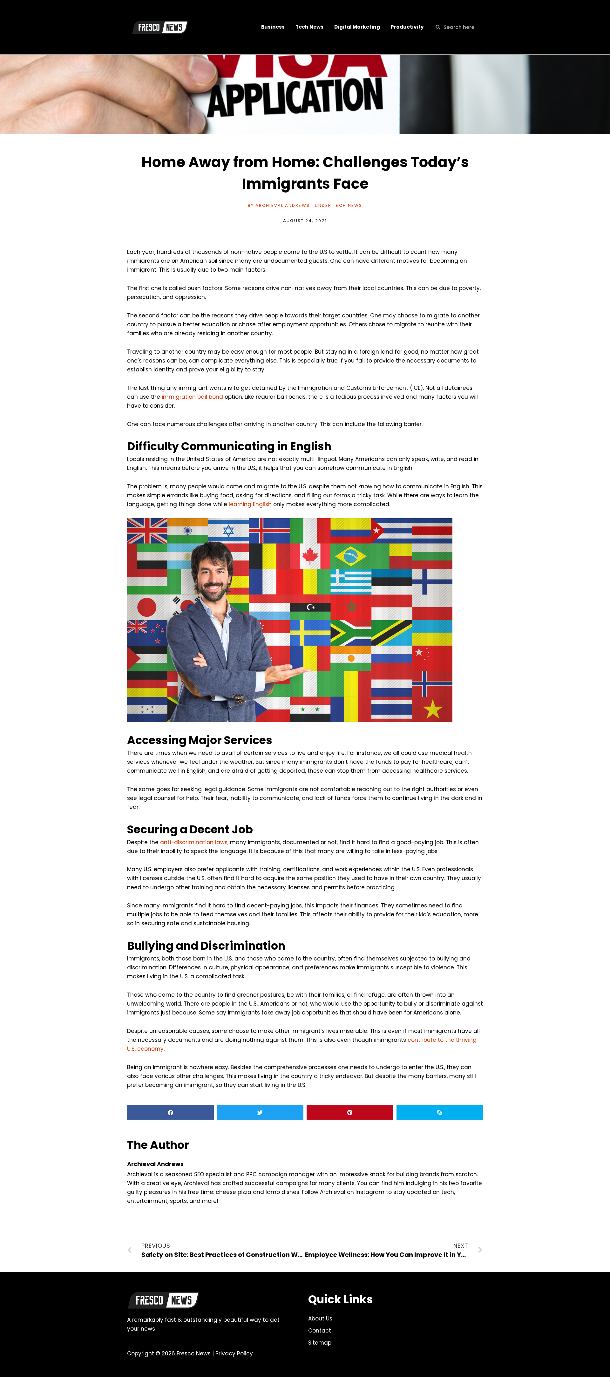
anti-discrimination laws (193, 842)
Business (273, 27)
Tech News (309, 27)
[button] (170, 1112)
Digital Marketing (357, 27)
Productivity (407, 27)
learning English (250, 504)
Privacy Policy (234, 1353)
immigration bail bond (192, 397)
